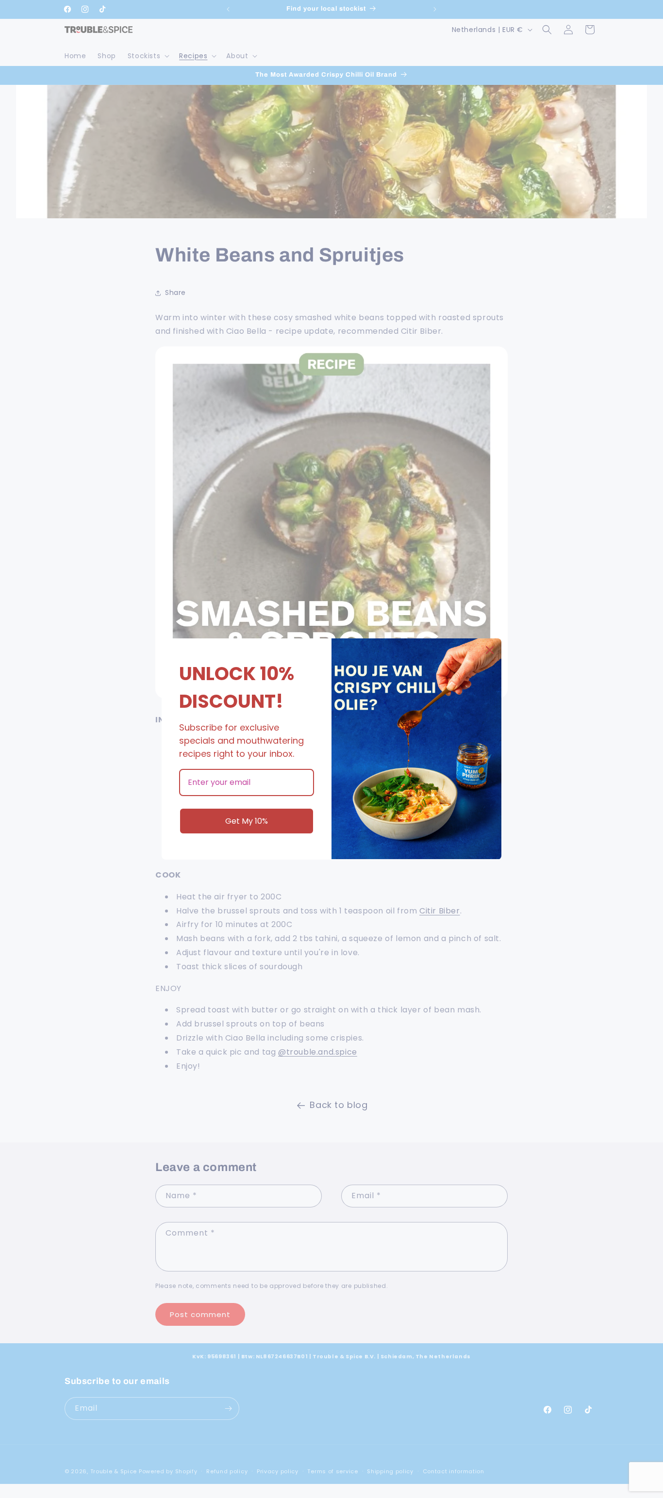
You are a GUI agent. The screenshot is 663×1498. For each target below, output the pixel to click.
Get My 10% (246, 821)
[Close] (489, 650)
